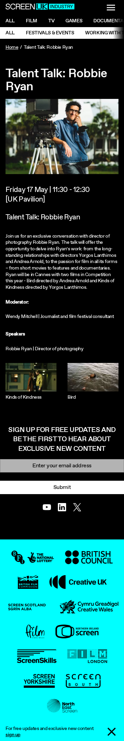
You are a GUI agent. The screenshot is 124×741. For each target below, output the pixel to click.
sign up (13, 735)
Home (12, 47)
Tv (51, 21)
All (10, 21)
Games (73, 21)
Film (31, 21)
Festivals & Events (50, 33)
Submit (62, 487)
